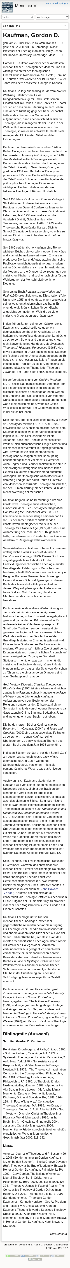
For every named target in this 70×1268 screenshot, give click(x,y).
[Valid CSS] (57, 1255)
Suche (32, 17)
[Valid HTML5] (42, 1255)
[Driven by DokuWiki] (35, 1259)
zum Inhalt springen (57, 3)
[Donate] (12, 1255)
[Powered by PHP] (27, 1255)
